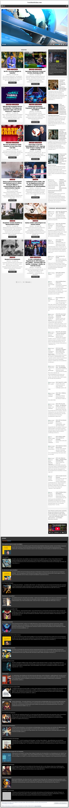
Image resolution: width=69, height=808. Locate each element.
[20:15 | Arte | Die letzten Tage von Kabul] (51, 226)
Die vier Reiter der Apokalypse (8, 694)
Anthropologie (5, 655)
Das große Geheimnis (7, 681)
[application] (57, 526)
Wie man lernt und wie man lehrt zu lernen (11, 616)
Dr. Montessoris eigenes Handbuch (9, 552)
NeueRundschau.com (34, 2)
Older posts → (28, 282)
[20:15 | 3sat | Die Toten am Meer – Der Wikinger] (51, 214)
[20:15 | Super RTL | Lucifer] (51, 385)
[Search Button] (67, 6)
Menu (4, 6)
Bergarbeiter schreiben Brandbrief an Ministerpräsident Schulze (12, 223)
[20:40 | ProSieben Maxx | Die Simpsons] (51, 495)
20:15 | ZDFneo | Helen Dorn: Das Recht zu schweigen (60, 435)
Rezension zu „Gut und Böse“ (8, 578)
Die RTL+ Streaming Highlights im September (12, 72)
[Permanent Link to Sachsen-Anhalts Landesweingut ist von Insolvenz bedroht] (35, 211)
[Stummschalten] (63, 529)
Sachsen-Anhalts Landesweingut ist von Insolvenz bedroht (35, 223)
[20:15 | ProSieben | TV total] (51, 301)
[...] (52, 70)
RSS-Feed (9, 74)
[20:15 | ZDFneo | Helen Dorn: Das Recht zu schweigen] (51, 439)
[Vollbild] (65, 529)
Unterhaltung (14, 69)
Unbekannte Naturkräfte (7, 603)
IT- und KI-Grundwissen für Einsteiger (10, 720)
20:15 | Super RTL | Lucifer (61, 379)
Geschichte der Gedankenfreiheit (9, 785)
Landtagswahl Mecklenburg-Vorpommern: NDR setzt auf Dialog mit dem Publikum (35, 108)
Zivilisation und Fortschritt (8, 772)
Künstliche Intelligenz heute (8, 642)
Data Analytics (5, 539)
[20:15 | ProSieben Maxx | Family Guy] (51, 284)
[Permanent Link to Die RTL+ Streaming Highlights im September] (12, 60)
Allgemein (13, 179)
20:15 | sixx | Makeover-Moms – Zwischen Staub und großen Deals (61, 457)
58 (23, 282)
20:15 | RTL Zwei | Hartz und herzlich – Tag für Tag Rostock (61, 313)
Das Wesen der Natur (6, 759)
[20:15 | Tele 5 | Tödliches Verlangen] (51, 396)
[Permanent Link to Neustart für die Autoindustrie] (12, 248)
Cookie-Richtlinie (37, 806)
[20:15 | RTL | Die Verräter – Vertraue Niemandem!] (51, 335)
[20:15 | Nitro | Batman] (51, 275)
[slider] (27, 44)
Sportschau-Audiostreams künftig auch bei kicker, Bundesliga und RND (35, 72)
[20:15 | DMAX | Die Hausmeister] (51, 243)
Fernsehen (32, 69)
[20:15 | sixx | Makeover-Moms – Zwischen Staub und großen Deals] (51, 461)
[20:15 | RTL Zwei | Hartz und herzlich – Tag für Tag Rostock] (51, 317)
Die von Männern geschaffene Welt (9, 591)
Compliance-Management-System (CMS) (11, 668)
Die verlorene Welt (53, 50)
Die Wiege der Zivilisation (7, 565)
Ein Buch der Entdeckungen (8, 746)
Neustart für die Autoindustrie (12, 259)
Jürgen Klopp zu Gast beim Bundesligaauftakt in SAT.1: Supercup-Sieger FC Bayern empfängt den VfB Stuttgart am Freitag (35, 147)
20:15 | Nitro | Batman (60, 269)
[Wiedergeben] (50, 529)
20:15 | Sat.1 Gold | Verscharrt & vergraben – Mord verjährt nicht (61, 347)
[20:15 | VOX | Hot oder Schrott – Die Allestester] (51, 407)
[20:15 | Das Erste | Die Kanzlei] (51, 259)
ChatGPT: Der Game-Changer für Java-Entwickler (12, 733)
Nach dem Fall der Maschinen (8, 707)
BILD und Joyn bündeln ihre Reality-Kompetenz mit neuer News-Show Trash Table (12, 146)
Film (9, 69)
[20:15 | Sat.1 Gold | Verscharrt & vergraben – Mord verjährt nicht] (51, 351)
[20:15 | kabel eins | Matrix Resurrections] (51, 449)
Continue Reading (13, 83)
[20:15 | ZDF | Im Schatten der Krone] (51, 423)
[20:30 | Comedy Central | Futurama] (51, 479)
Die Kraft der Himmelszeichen (8, 629)
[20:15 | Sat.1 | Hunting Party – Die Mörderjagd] (51, 369)
